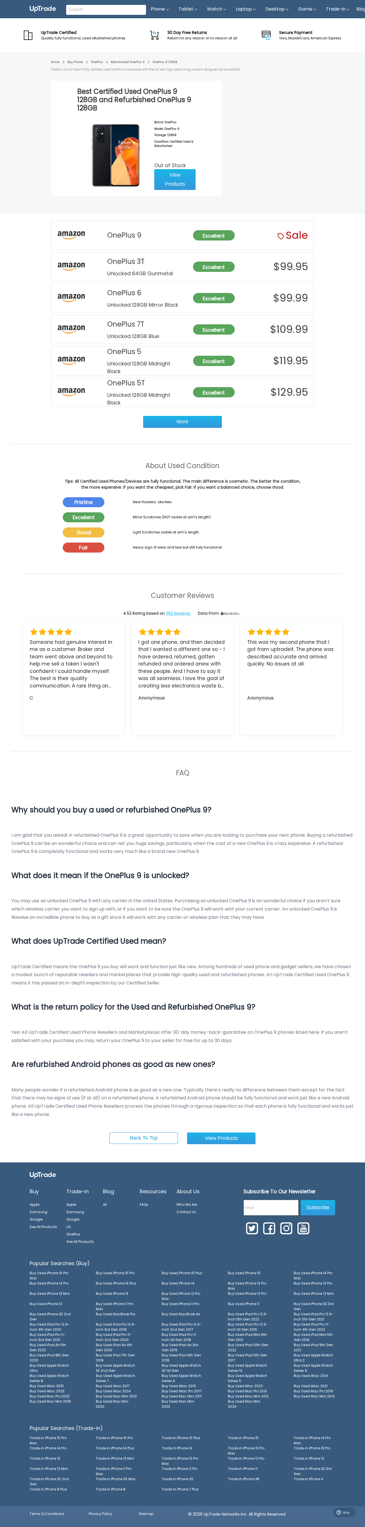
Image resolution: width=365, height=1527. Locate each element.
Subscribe (318, 1207)
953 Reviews (178, 613)
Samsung (38, 1212)
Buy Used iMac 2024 (113, 1391)
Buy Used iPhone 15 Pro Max (49, 1276)
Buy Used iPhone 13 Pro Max (247, 1286)
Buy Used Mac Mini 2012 (248, 1396)
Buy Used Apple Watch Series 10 (247, 1368)
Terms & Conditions (47, 1513)
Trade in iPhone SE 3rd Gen (313, 1471)
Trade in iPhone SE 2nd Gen (49, 1481)
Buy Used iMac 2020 (245, 1386)
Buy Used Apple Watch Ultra (49, 1368)
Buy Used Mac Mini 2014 (314, 1396)
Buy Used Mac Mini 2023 (178, 1404)
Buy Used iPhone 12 (46, 1303)
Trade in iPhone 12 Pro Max (180, 1461)
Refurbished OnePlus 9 (128, 62)
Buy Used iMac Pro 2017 (182, 1391)
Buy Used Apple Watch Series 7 (115, 1378)
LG (68, 1226)
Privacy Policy (100, 1513)
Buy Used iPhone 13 (112, 1293)
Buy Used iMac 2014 (311, 1375)
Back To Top (144, 1138)
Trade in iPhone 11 (242, 1468)
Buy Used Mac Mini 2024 (244, 1404)
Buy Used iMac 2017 (113, 1386)
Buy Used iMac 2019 (179, 1386)
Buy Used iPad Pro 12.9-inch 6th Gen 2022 (248, 1317)
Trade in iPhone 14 (177, 1448)
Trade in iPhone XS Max (115, 1479)
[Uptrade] (42, 9)
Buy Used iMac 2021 (311, 1386)
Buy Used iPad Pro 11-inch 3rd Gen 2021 (48, 1337)
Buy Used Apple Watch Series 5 (247, 1378)
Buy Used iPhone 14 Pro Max (313, 1276)
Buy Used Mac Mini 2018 (50, 1401)
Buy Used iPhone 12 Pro (247, 1293)
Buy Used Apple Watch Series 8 (49, 1378)
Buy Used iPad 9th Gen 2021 (313, 1347)
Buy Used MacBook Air (181, 1314)
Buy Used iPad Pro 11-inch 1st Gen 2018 (180, 1337)
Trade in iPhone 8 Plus (48, 1489)
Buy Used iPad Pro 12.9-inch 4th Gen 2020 (50, 1327)
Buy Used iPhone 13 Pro (313, 1283)
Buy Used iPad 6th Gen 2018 (181, 1358)
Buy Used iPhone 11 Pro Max (114, 1306)
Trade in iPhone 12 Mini (49, 1468)
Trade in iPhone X (308, 1479)
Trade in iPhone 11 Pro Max (113, 1471)
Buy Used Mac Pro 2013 (247, 1391)
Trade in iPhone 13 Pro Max (246, 1451)
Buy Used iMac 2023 (47, 1391)
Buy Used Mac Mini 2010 (116, 1396)
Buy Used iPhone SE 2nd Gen (50, 1317)
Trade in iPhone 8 (110, 1489)
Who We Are (187, 1204)
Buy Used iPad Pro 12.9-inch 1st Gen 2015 (248, 1327)
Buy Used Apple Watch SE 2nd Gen (115, 1368)
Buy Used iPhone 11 (243, 1303)
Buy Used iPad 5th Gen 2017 (247, 1358)
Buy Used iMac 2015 (47, 1386)
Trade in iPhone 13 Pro (312, 1448)
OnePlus (97, 62)
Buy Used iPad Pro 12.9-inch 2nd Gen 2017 (182, 1327)
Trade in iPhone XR (243, 1479)
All (105, 1204)
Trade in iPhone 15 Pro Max (48, 1440)
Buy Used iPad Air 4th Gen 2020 (114, 1347)
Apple (34, 1204)
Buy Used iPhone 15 (244, 1273)
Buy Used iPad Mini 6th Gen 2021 (247, 1337)
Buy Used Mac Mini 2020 (112, 1404)
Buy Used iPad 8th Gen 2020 (49, 1358)
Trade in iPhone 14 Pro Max (312, 1440)
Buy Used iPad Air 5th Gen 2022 (48, 1347)
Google (36, 1219)
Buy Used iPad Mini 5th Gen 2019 (313, 1337)
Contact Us (186, 1212)
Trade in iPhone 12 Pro (246, 1458)
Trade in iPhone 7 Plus (180, 1489)
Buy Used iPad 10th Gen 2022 (248, 1347)
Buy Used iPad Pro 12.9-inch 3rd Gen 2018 (116, 1327)
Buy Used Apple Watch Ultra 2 (313, 1358)
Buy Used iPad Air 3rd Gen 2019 (180, 1347)
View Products (175, 179)
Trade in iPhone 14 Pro (48, 1448)
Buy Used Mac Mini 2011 (182, 1396)
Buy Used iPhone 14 (178, 1283)
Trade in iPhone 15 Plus (181, 1437)
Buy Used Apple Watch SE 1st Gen (181, 1368)
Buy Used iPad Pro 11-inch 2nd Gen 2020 (114, 1337)
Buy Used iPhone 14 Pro (49, 1283)
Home (55, 62)
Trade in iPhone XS (177, 1479)
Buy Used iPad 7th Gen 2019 (115, 1358)
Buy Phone (75, 62)
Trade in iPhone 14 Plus (115, 1448)
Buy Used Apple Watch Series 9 (313, 1368)
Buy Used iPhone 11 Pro (180, 1303)
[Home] (43, 1175)
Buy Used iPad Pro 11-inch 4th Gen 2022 (312, 1327)
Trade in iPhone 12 (309, 1458)
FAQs (144, 1204)
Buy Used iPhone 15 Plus (182, 1273)
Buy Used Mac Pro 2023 (50, 1396)
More (182, 421)
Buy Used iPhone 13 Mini (50, 1293)
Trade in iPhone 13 (45, 1458)
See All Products (43, 1226)
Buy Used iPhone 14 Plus (116, 1283)
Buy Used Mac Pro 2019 (313, 1391)
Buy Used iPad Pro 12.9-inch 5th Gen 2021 (314, 1317)
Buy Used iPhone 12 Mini (314, 1293)
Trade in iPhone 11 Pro (179, 1468)
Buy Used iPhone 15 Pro (115, 1273)
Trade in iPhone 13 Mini (115, 1458)
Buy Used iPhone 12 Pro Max (181, 1296)
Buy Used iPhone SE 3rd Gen (314, 1306)
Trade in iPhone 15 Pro (114, 1437)
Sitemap (146, 1513)
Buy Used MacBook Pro (115, 1314)
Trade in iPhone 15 (243, 1437)
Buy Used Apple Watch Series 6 (181, 1378)
